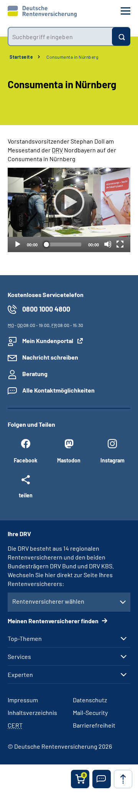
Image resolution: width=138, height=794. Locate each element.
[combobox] (60, 36)
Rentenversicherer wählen (48, 601)
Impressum (23, 699)
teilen (26, 495)
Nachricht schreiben (50, 357)
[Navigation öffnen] (125, 11)
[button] (101, 779)
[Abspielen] (69, 202)
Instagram (112, 460)
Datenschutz (90, 699)
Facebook (25, 460)
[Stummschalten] (107, 244)
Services (19, 657)
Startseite (21, 56)
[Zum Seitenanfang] (123, 779)
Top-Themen (25, 639)
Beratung (35, 373)
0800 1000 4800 (46, 309)
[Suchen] (121, 36)
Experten (20, 675)
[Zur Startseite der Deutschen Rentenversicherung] (42, 11)
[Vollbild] (120, 244)
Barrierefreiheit (94, 725)
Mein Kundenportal (47, 340)
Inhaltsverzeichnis (32, 712)
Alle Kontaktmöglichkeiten (58, 390)
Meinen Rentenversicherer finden (54, 620)
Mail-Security (90, 712)
